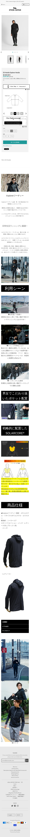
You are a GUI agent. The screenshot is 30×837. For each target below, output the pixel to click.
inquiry (15, 803)
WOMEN (14, 787)
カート (26, 4)
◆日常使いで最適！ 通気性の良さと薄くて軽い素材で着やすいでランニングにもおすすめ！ (15, 316)
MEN (14, 786)
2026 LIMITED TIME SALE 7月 (15, 782)
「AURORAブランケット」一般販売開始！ (15, 794)
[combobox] (15, 113)
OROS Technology (15, 789)
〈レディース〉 (6, 574)
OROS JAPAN (17, 830)
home (15, 784)
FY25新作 (15, 798)
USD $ (18, 815)
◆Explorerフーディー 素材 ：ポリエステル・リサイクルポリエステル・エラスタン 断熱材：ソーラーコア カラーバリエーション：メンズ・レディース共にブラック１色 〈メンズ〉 (15, 520)
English (10, 815)
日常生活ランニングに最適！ (15, 226)
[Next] (28, 52)
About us (15, 766)
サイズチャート (7, 145)
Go (27, 760)
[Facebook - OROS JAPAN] (15, 806)
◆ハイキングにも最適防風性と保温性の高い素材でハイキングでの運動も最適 (15, 383)
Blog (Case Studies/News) (15, 793)
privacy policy (15, 768)
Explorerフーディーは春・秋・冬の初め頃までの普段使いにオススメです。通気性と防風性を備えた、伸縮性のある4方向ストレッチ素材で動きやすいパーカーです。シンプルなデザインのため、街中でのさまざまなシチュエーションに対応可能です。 (15, 209)
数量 (4, 134)
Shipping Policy (15, 774)
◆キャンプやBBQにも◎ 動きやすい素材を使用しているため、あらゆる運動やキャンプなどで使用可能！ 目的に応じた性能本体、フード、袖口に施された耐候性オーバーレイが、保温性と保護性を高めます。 (15, 352)
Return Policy (15, 775)
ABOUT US (15, 791)
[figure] (4, 113)
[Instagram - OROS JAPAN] (18, 806)
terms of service (15, 777)
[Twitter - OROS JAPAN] (12, 806)
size (4, 128)
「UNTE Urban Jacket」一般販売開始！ (15, 796)
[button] (7, 75)
